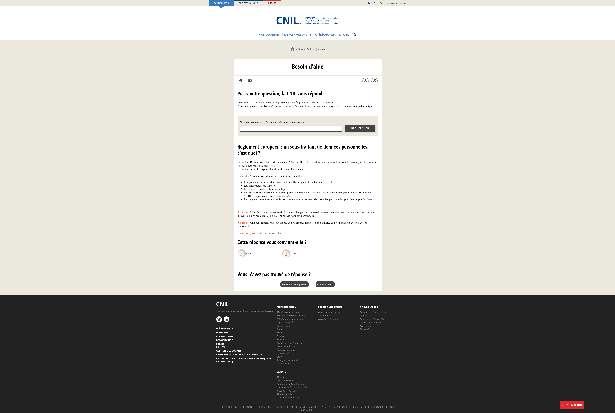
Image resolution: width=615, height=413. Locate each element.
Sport (279, 356)
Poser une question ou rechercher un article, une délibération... (272, 121)
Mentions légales (231, 406)
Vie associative (284, 363)
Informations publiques (334, 406)
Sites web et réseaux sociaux (291, 315)
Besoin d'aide (305, 49)
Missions (281, 377)
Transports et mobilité (288, 360)
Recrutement (359, 406)
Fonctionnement (285, 380)
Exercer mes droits (297, 34)
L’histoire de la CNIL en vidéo (292, 387)
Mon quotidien (269, 34)
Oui (248, 253)
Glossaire (222, 332)
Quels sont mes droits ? (330, 312)
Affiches (364, 315)
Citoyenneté (283, 353)
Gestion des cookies (229, 350)
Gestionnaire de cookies (392, 3)
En (374, 3)
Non (294, 253)
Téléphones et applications (290, 318)
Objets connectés (285, 322)
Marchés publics (285, 394)
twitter (219, 319)
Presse (272, 3)
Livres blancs (366, 329)
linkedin (226, 319)
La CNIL (344, 34)
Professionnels (248, 3)
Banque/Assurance (286, 349)
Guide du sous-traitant (270, 233)
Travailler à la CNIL (287, 390)
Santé (279, 329)
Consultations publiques (289, 397)
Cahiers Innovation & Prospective (371, 324)
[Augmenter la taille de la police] (374, 81)
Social (280, 332)
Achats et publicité (286, 346)
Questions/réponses (328, 318)
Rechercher (360, 128)
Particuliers (221, 3)
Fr (369, 3)
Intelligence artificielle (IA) (290, 343)
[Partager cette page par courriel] (249, 81)
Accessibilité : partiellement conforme (296, 406)
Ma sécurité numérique (288, 312)
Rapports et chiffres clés (372, 318)
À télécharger (325, 34)
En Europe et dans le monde (291, 383)
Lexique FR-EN (224, 336)
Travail (280, 339)
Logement (281, 336)
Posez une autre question (294, 284)
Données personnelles (258, 406)
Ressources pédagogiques (373, 312)
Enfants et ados (284, 325)
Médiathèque (224, 328)
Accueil (292, 49)
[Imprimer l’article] (241, 81)
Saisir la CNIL (325, 315)
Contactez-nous (325, 284)
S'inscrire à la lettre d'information (239, 354)
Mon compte (377, 406)
